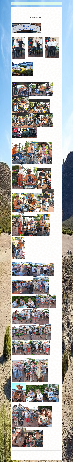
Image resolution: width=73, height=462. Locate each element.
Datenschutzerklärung (39, 3)
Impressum (32, 3)
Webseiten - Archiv (46, 3)
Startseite (28, 3)
